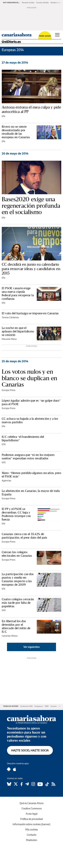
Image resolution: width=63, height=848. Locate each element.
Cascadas (53, 706)
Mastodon (31, 840)
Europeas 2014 (13, 50)
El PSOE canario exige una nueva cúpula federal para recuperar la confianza (18, 293)
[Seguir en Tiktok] (47, 784)
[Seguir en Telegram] (27, 784)
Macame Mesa (9, 339)
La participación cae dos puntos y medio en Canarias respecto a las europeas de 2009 (18, 579)
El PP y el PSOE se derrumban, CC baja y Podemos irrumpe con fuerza (16, 514)
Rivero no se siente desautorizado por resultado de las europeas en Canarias (16, 132)
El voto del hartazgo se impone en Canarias (30, 313)
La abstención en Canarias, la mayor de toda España (31, 492)
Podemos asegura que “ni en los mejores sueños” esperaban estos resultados (28, 456)
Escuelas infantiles (42, 3)
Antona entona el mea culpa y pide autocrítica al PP (31, 109)
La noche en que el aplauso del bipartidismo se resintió (18, 331)
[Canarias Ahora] (31, 719)
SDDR (47, 706)
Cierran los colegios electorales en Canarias (17, 553)
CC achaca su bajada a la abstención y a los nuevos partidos (30, 420)
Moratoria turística (28, 3)
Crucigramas (38, 706)
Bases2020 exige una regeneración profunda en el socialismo (31, 205)
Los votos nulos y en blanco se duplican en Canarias (29, 378)
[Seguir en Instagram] (33, 784)
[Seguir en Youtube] (40, 784)
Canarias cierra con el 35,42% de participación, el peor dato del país (24, 535)
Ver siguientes (31, 646)
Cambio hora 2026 (26, 706)
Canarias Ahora (10, 635)
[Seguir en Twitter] (16, 784)
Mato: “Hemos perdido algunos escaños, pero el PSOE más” (31, 474)
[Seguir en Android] (8, 769)
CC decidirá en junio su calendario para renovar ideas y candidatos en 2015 (31, 268)
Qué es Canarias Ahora (31, 803)
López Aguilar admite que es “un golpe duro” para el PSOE (31, 402)
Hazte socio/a (45, 36)
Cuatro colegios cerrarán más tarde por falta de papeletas (18, 602)
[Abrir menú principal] (57, 34)
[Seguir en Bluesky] (9, 784)
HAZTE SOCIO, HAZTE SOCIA (30, 750)
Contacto (31, 834)
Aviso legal (31, 813)
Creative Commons (32, 808)
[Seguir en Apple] (14, 769)
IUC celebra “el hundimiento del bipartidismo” (23, 438)
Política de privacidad (31, 818)
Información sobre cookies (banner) (31, 824)
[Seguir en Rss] (53, 784)
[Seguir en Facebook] (21, 784)
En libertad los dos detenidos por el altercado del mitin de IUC (16, 626)
